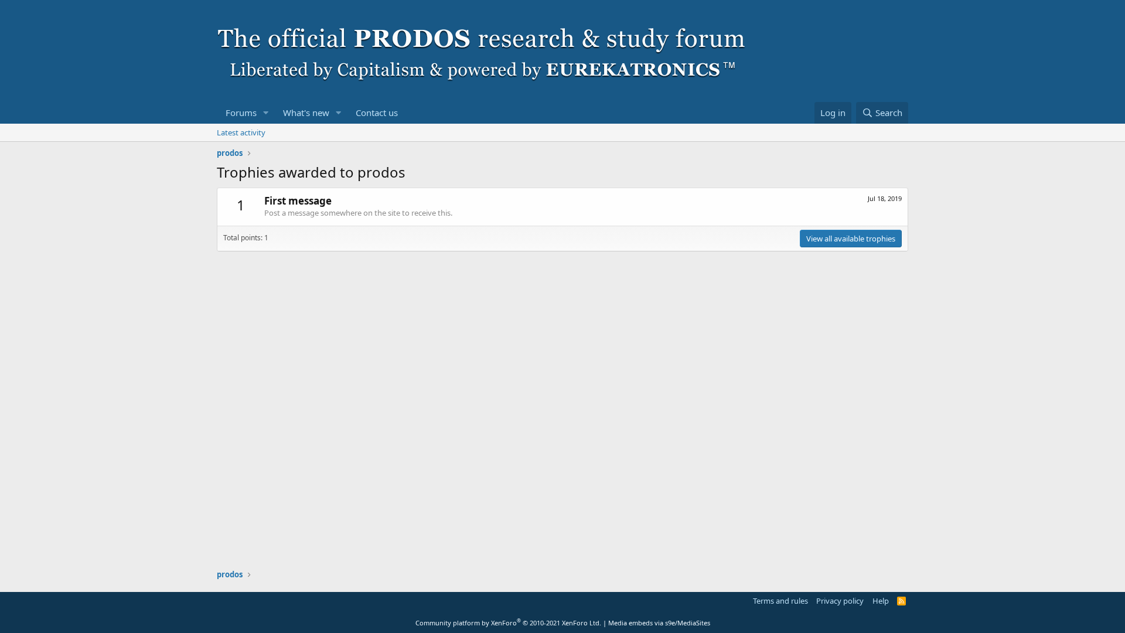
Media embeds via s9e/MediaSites (659, 622)
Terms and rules (780, 600)
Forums (241, 112)
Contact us (377, 112)
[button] (266, 113)
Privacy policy (840, 600)
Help (880, 600)
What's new (306, 112)
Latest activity (241, 132)
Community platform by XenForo (508, 622)
